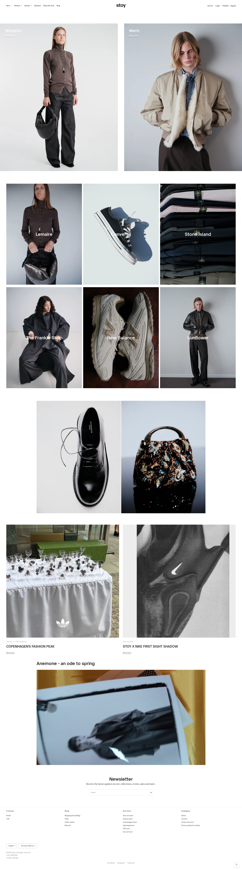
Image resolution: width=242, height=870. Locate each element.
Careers (184, 819)
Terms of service (187, 822)
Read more (10, 653)
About (183, 815)
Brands (27, 6)
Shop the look (48, 6)
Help (67, 811)
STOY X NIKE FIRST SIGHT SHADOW (150, 646)
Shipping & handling (72, 815)
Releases (37, 6)
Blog (58, 6)
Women (17, 6)
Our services (128, 832)
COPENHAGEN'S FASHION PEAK (30, 646)
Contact (10, 811)
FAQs (67, 819)
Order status (69, 822)
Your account (128, 815)
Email (8, 815)
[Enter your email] (150, 792)
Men (8, 6)
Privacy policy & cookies (190, 825)
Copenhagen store (130, 822)
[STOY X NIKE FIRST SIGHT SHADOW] (179, 581)
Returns (68, 825)
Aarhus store (128, 819)
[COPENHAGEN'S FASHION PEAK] (62, 581)
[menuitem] (9, 5)
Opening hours (128, 825)
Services (127, 811)
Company (185, 811)
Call (7, 819)
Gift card (126, 828)
